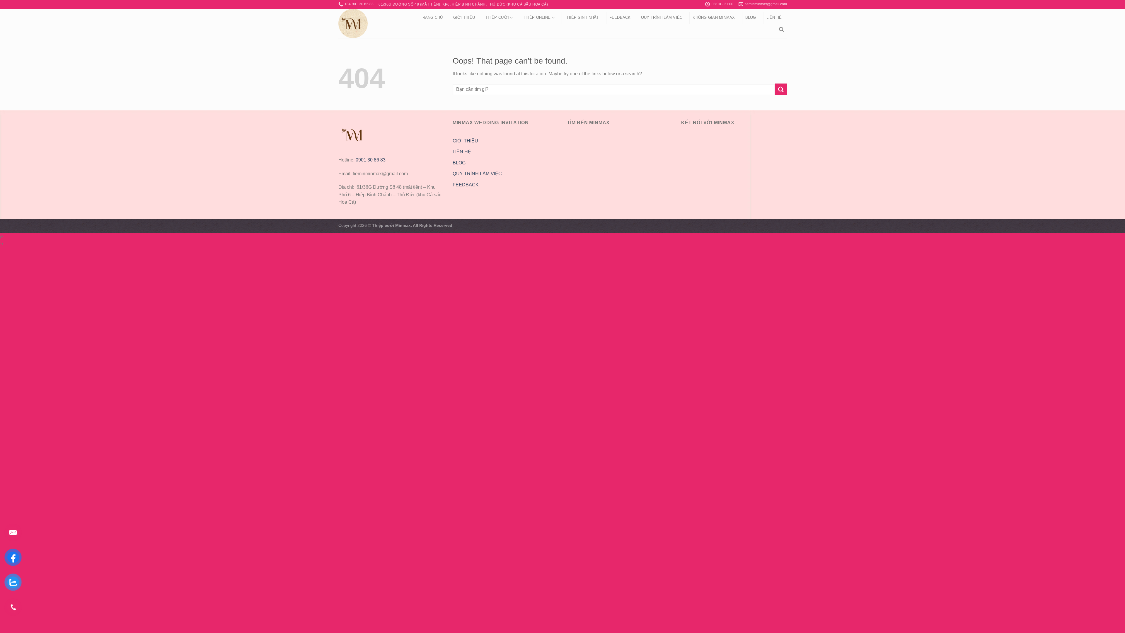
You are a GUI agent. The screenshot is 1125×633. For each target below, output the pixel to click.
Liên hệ (774, 17)
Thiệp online (536, 17)
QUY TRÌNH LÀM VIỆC (662, 17)
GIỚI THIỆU (465, 140)
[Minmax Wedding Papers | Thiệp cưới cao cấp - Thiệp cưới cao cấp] (371, 23)
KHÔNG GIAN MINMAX (714, 17)
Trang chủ (431, 17)
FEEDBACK (466, 184)
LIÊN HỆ (462, 151)
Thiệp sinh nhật (582, 17)
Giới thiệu (464, 17)
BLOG (459, 162)
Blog (750, 17)
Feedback (620, 17)
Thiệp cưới (497, 17)
